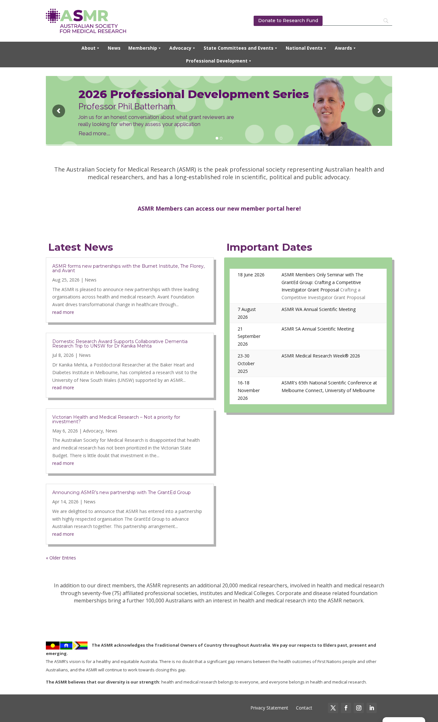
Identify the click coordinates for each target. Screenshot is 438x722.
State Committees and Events (239, 48)
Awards (343, 48)
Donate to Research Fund (288, 20)
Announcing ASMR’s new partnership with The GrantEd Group (121, 492)
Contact (303, 708)
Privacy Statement (269, 708)
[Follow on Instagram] (359, 708)
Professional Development (217, 61)
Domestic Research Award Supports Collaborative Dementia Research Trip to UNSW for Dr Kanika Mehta (120, 344)
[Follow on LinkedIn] (371, 708)
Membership (142, 48)
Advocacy (180, 48)
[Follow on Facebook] (346, 708)
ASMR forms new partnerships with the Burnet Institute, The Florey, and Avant (128, 268)
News (114, 48)
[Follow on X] (333, 708)
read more (63, 312)
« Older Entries (61, 558)
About (88, 48)
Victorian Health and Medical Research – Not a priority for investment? (116, 419)
